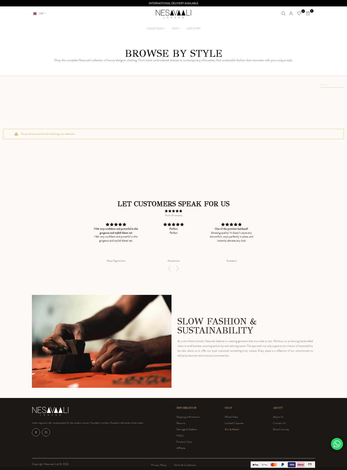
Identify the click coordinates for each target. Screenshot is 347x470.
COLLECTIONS (155, 28)
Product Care (184, 442)
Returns (181, 423)
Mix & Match (232, 429)
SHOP (175, 28)
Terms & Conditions (185, 465)
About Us (278, 417)
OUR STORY (193, 28)
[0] (299, 13)
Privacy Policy (159, 465)
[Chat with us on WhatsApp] (337, 444)
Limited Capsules (234, 423)
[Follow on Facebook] (36, 432)
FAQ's (180, 435)
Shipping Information (188, 417)
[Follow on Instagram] (46, 432)
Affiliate (181, 448)
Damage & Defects (187, 429)
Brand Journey (281, 429)
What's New (231, 417)
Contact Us (279, 423)
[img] (173, 211)
